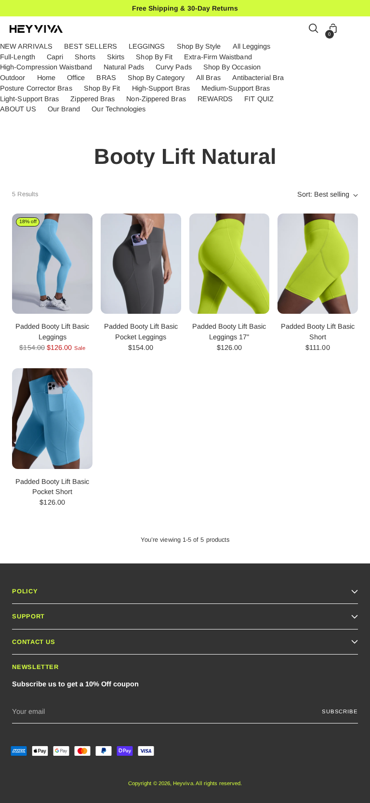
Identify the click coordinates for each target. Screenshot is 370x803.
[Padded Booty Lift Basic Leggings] (52, 264)
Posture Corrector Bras (36, 88)
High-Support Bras (161, 88)
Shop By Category (156, 77)
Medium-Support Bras (235, 88)
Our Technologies (118, 109)
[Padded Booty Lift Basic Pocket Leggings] (141, 264)
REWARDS (215, 99)
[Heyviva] (36, 29)
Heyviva (183, 783)
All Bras (208, 77)
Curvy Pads (174, 67)
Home (46, 77)
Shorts (85, 57)
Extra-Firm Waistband (217, 57)
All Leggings (252, 46)
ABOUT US (18, 109)
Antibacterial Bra (258, 77)
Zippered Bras (92, 99)
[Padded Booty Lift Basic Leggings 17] (229, 264)
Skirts (115, 57)
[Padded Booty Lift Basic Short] (318, 264)
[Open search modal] (314, 29)
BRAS (106, 77)
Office (76, 77)
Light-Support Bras (29, 99)
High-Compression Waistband (46, 67)
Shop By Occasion (232, 67)
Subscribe (340, 711)
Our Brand (64, 109)
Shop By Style (199, 46)
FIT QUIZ (259, 99)
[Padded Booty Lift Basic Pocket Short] (52, 418)
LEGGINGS (147, 46)
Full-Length (17, 57)
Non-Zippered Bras (155, 99)
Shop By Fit (154, 57)
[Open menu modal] (355, 29)
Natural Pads (124, 67)
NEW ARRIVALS (26, 46)
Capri (55, 57)
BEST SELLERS (90, 46)
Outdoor (13, 77)
